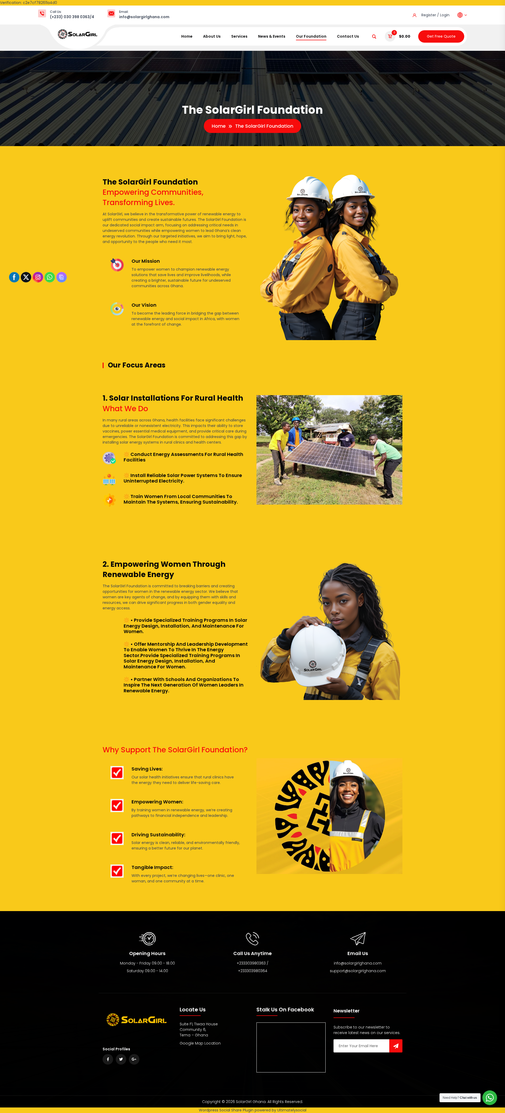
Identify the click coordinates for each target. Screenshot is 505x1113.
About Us (212, 36)
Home (219, 126)
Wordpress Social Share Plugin (227, 1110)
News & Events (271, 36)
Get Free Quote (441, 36)
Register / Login (435, 15)
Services (239, 36)
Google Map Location (200, 1043)
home (187, 36)
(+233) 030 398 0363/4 (72, 16)
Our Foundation (311, 36)
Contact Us (348, 36)
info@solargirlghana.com (144, 16)
